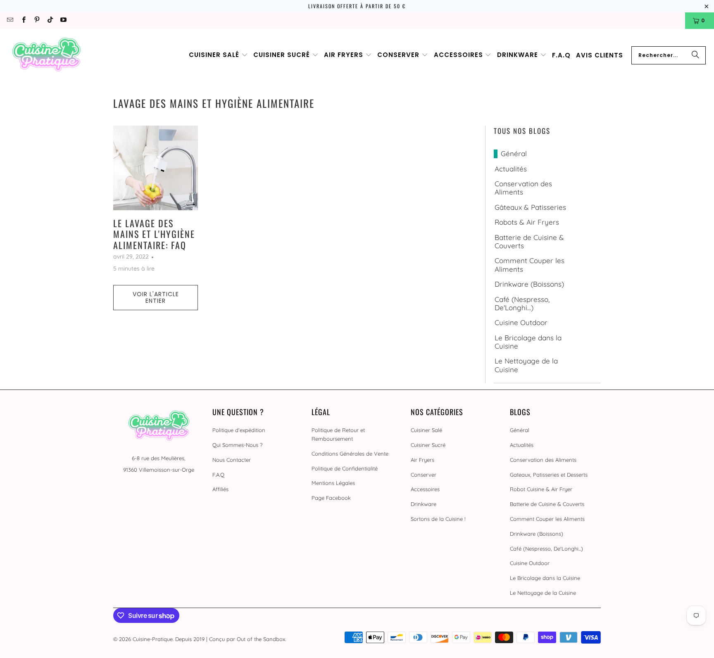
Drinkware (423, 504)
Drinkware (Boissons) (529, 284)
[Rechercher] (695, 55)
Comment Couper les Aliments (529, 265)
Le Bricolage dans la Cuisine (528, 342)
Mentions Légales (333, 483)
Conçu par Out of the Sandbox (247, 639)
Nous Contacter (231, 459)
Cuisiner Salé (426, 430)
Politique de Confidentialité (345, 468)
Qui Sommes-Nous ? (237, 445)
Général (514, 154)
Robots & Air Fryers (527, 222)
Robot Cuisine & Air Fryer (541, 489)
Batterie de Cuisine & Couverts (529, 241)
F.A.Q (218, 474)
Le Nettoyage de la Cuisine (526, 365)
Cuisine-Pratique (153, 639)
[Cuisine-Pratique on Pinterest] (36, 20)
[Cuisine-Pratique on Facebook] (22, 20)
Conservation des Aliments (523, 188)
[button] (218, 55)
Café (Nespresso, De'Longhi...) (522, 303)
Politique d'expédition (238, 430)
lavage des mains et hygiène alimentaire (213, 103)
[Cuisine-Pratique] (46, 55)
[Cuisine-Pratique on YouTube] (63, 20)
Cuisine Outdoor (521, 322)
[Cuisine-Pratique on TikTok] (49, 20)
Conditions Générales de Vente (350, 453)
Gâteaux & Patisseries (530, 207)
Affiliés (220, 489)
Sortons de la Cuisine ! (438, 518)
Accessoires (425, 489)
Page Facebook (331, 497)
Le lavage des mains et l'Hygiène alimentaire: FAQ (154, 234)
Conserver (423, 474)
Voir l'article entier (156, 297)
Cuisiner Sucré (428, 445)
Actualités (511, 169)
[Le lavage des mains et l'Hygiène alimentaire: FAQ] (155, 168)
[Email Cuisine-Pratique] (9, 20)
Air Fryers (422, 459)
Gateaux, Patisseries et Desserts (549, 474)
